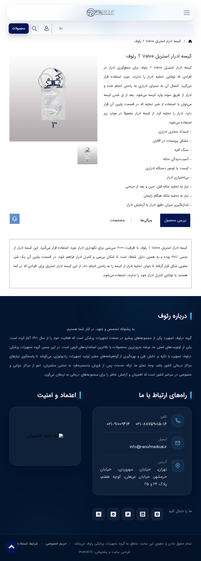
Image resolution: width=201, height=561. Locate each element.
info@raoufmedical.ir (148, 447)
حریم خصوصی (55, 543)
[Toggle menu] (186, 12)
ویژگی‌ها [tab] (146, 220)
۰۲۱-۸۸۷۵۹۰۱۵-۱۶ (151, 424)
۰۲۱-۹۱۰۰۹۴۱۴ (118, 424)
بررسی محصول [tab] (175, 220)
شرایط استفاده (27, 543)
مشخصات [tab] (117, 220)
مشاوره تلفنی (19, 218)
